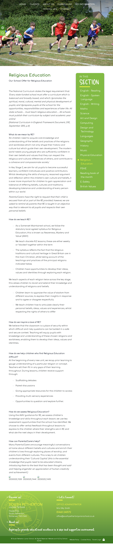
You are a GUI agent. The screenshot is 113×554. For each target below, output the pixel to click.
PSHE (84, 168)
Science (85, 113)
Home (22, 4)
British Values (88, 186)
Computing (87, 123)
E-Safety (85, 182)
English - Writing (90, 104)
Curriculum (65, 4)
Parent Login (96, 539)
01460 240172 (63, 512)
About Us (48, 4)
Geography (87, 141)
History (85, 145)
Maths (84, 109)
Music (84, 150)
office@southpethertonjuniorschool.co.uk (75, 516)
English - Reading (90, 91)
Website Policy (74, 539)
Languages (87, 136)
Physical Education (91, 155)
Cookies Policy (86, 539)
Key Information (85, 4)
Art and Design (89, 118)
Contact (66, 9)
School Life (50, 9)
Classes (34, 4)
